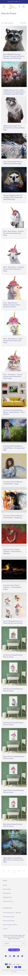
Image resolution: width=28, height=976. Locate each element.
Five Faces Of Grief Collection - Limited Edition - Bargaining (13, 517)
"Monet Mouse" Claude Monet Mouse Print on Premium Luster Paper (13, 860)
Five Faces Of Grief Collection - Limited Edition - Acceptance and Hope (13, 448)
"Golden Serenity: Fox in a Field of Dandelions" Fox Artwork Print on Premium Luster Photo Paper (14, 92)
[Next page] (24, 871)
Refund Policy (7, 893)
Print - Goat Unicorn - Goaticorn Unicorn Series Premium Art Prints (13, 269)
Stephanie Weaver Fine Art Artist (14, 970)
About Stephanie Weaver (10, 925)
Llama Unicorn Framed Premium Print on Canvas (13, 791)
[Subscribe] (23, 943)
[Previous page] (4, 871)
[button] (4, 7)
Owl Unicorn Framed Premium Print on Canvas (13, 690)
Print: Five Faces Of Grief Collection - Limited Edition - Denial (12, 587)
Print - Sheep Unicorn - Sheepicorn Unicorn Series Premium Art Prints (11, 305)
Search (5, 885)
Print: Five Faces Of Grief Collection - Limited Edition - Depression (12, 551)
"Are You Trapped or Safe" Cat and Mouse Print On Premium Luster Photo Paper (12, 197)
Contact (5, 929)
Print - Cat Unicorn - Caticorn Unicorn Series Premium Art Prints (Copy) (12, 376)
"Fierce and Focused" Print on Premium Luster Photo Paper (12, 163)
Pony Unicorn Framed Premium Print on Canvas (13, 724)
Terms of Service (8, 901)
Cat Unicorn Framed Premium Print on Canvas (12, 656)
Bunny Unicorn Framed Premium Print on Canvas (13, 757)
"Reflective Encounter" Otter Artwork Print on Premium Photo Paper (14, 128)
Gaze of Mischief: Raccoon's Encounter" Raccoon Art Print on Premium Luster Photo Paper (13, 56)
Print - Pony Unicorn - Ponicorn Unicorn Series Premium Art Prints (13, 233)
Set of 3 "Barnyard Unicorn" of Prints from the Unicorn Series (13, 622)
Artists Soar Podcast (9, 921)
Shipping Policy (7, 897)
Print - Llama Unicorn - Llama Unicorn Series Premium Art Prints (12, 341)
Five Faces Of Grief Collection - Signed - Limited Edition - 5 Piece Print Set (14, 412)
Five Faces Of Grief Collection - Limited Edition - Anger (13, 483)
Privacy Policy (7, 889)
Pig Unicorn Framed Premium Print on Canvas (12, 825)
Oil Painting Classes (9, 917)
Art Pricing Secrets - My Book (12, 912)
